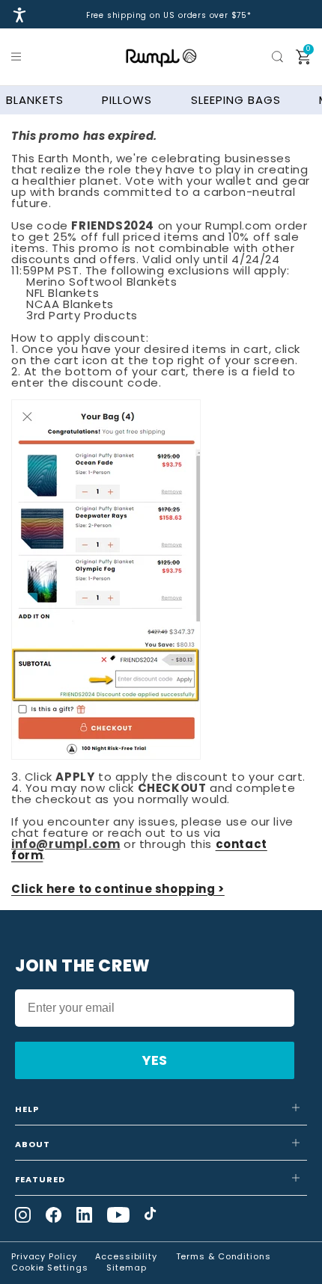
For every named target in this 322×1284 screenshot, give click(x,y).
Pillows (127, 99)
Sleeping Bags (236, 99)
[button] (18, 56)
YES (154, 1060)
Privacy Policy (44, 1256)
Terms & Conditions (223, 1256)
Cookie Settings (49, 1268)
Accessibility (126, 1256)
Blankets (35, 99)
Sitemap (126, 1268)
